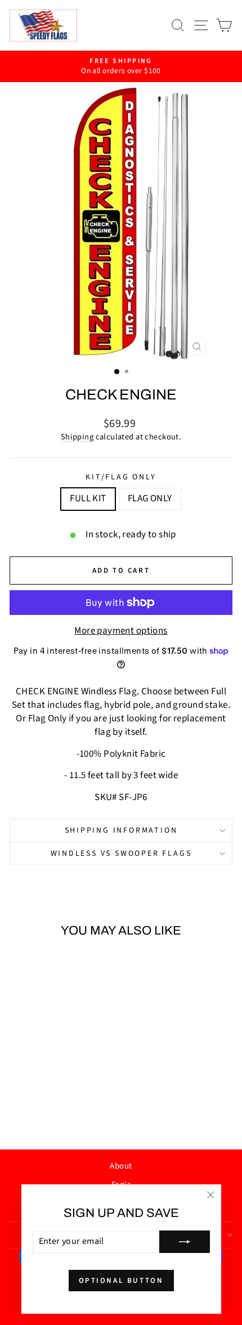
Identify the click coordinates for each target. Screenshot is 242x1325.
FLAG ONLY (150, 498)
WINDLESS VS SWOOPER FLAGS (121, 853)
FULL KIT (88, 498)
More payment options (121, 631)
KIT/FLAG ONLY (121, 477)
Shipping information (121, 830)
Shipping (77, 437)
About (121, 1166)
